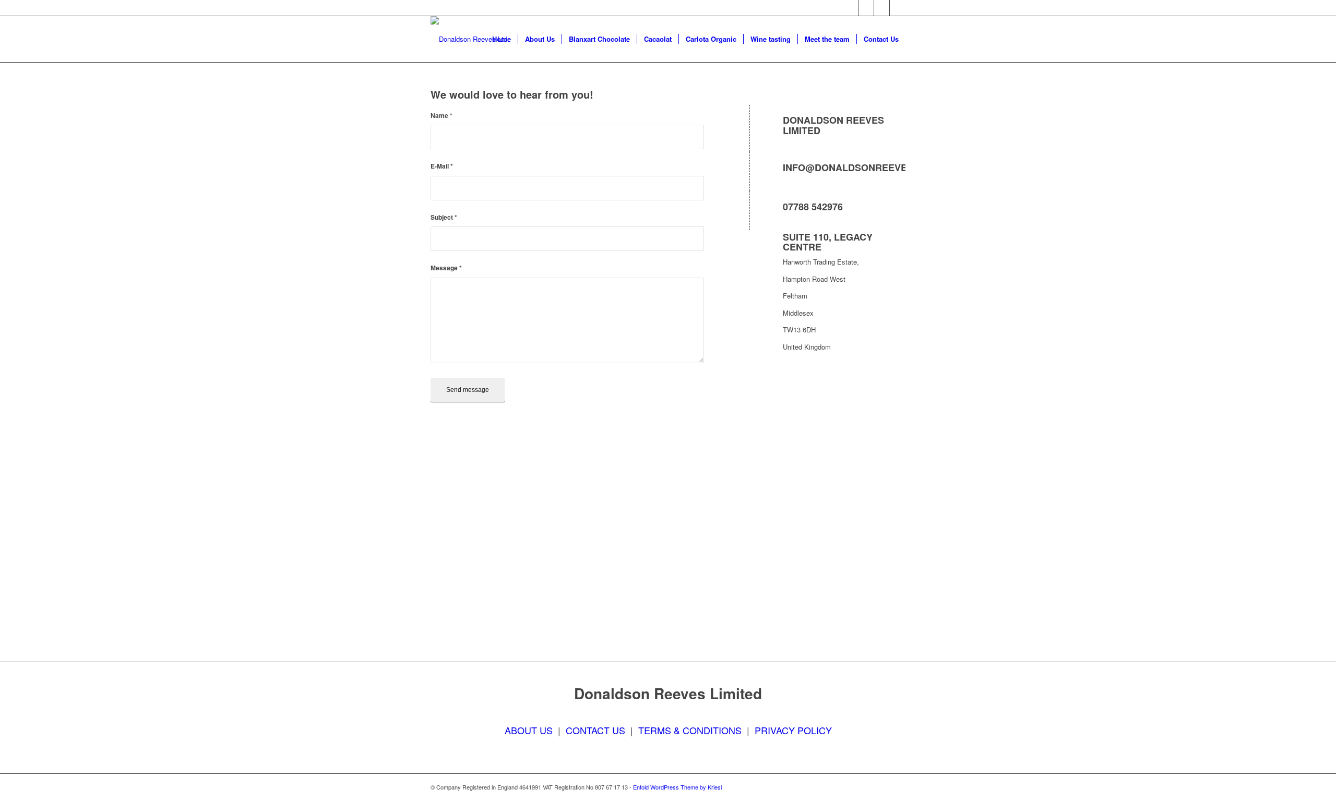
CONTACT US (595, 730)
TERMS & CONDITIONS (690, 730)
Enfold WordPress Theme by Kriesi (677, 787)
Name (441, 115)
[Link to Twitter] (866, 8)
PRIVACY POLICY (793, 730)
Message (446, 268)
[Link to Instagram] (881, 8)
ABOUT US (529, 730)
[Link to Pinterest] (897, 8)
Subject (444, 217)
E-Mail (442, 166)
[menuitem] (501, 39)
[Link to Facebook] (850, 8)
